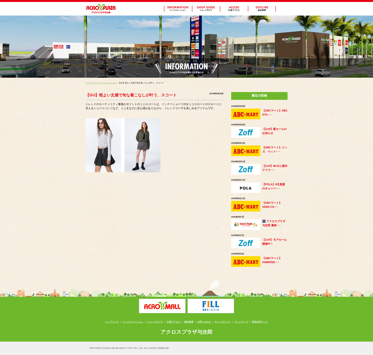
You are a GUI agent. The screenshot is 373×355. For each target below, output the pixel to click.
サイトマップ (241, 321)
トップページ (91, 83)
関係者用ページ (260, 321)
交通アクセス (174, 321)
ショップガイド (155, 321)
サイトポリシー (222, 321)
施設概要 (188, 321)
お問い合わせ (204, 321)
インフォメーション (107, 83)
